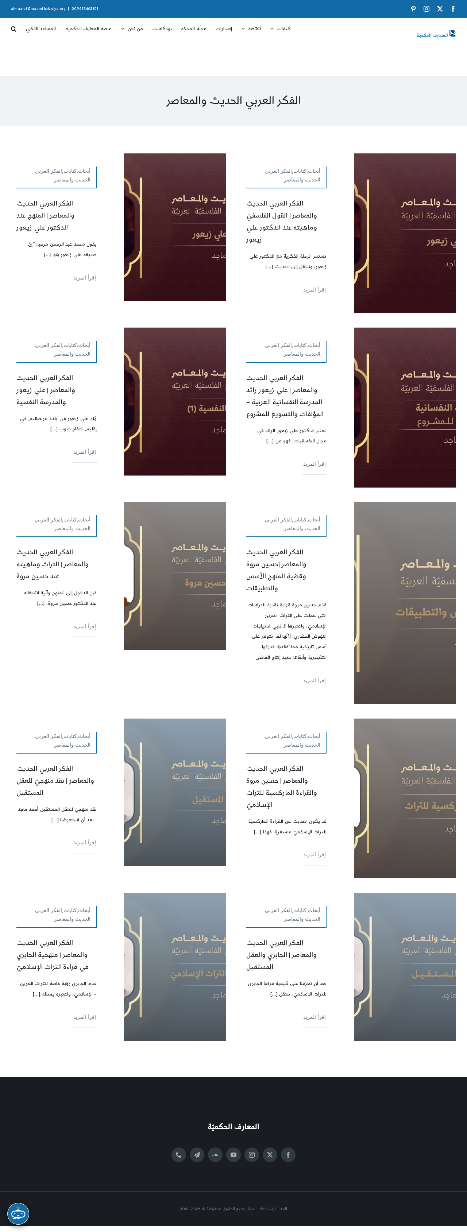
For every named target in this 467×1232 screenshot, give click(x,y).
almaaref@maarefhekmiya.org (38, 9)
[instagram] (251, 1154)
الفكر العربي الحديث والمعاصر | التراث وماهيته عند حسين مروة (52, 564)
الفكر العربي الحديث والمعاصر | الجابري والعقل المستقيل (281, 955)
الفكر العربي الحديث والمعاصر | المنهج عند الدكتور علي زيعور (45, 215)
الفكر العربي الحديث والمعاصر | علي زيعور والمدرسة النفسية (45, 390)
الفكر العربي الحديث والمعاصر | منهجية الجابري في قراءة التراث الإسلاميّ (52, 955)
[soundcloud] (215, 1154)
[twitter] (270, 1154)
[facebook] (288, 1154)
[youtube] (233, 1154)
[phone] (178, 1154)
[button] (13, 26)
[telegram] (197, 1154)
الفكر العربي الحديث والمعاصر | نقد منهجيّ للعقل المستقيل (55, 780)
